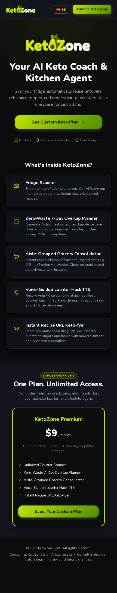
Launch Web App (92, 9)
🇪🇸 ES (61, 9)
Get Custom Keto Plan (55, 122)
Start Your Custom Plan (58, 511)
